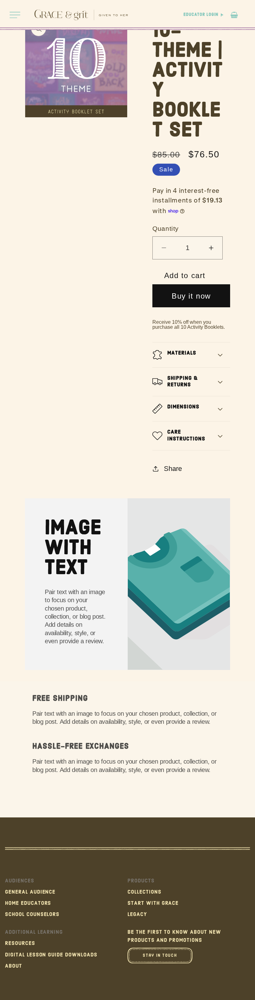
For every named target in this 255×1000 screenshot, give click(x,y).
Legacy (137, 914)
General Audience (30, 892)
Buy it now (191, 296)
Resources (20, 943)
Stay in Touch (160, 955)
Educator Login (200, 15)
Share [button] (173, 468)
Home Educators (28, 903)
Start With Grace (153, 903)
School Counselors (32, 914)
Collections (144, 892)
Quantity (165, 228)
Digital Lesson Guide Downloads (51, 954)
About (13, 966)
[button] (15, 15)
